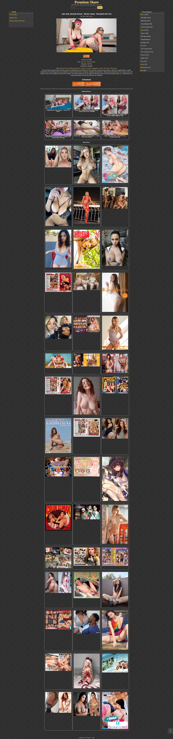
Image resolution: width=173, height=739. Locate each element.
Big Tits (67, 68)
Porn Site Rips (13, 14)
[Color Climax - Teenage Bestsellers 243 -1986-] (58, 292)
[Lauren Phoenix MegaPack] (87, 206)
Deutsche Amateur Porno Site (17, 20)
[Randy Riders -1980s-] (87, 589)
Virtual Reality (145, 24)
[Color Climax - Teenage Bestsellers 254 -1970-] (87, 435)
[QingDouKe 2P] (115, 292)
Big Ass (62, 68)
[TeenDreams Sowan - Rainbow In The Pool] (115, 630)
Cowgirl (82, 68)
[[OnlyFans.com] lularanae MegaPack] (87, 292)
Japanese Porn (13, 17)
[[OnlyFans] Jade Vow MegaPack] (87, 671)
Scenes (91, 16)
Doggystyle (95, 68)
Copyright (81, 737)
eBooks (143, 58)
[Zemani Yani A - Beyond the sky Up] (58, 435)
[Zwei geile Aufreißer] (115, 671)
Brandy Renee (91, 62)
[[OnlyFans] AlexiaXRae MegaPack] (87, 165)
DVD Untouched (145, 27)
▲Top (93, 737)
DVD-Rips (143, 17)
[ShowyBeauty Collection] (115, 363)
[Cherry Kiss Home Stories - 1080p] (58, 671)
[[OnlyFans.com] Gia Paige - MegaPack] (115, 435)
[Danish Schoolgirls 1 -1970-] (115, 558)
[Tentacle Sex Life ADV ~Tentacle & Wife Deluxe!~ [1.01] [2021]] (87, 479)
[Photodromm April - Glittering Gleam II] (115, 524)
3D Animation (143, 67)
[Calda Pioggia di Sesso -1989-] (87, 558)
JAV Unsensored (145, 52)
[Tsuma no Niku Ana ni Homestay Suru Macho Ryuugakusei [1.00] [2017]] (115, 165)
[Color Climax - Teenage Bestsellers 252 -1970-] (58, 396)
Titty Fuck (107, 68)
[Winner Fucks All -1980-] (58, 524)
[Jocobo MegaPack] (58, 558)
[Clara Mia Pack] (115, 333)
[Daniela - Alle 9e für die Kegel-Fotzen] (115, 206)
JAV (141, 45)
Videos (87, 16)
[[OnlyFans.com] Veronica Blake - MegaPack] (58, 710)
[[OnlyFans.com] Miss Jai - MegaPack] (58, 333)
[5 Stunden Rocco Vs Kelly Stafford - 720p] (58, 630)
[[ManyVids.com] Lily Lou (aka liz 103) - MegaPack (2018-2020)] (58, 589)
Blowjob (77, 68)
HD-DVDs (143, 20)
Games (142, 61)
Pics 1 (86, 56)
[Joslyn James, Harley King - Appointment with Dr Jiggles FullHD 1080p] (87, 630)
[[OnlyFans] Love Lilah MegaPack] (87, 396)
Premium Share (86, 2)
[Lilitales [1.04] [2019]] (87, 524)
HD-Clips (143, 36)
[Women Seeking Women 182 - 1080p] (87, 333)
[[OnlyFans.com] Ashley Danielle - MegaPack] (58, 165)
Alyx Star (83, 62)
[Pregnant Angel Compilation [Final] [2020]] (58, 479)
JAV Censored (144, 48)
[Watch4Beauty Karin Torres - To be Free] (115, 589)
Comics (142, 64)
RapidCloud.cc (93, 84)
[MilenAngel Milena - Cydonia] (87, 249)
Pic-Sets (143, 55)
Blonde (72, 68)
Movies (142, 14)
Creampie (88, 68)
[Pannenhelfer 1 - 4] (115, 396)
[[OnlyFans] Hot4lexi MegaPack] (58, 249)
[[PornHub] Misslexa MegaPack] (58, 206)
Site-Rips (143, 42)
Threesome (114, 68)
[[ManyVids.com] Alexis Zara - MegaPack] (87, 710)
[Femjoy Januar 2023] (87, 363)
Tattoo (101, 68)
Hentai (142, 70)
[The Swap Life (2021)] (115, 710)
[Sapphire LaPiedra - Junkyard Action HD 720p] (115, 249)
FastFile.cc (78, 84)
